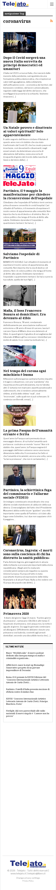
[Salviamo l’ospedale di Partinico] (19, 238)
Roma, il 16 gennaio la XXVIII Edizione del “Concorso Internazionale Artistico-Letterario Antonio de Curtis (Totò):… (27, 680)
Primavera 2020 (16, 613)
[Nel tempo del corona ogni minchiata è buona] (19, 355)
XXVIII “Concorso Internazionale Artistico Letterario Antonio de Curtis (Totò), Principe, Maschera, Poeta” (27, 701)
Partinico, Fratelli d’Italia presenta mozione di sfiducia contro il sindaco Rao (27, 690)
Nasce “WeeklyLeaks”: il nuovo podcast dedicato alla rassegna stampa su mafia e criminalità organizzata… (25, 655)
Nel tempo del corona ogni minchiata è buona (24, 373)
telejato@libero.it (37, 873)
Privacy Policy (28, 881)
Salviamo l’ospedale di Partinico (21, 256)
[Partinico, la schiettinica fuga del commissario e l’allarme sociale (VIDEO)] (19, 474)
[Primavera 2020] (19, 598)
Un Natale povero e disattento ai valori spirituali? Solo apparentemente (27, 131)
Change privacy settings (28, 878)
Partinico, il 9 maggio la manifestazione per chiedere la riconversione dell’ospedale (27, 194)
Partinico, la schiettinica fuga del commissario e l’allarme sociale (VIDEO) (27, 494)
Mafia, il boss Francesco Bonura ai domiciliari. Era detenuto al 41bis (24, 314)
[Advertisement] (28, 756)
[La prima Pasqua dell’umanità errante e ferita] (19, 415)
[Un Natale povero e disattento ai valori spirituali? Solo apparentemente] (19, 112)
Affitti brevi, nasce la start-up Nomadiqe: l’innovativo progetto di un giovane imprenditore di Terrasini (25, 668)
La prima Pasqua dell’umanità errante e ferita (27, 432)
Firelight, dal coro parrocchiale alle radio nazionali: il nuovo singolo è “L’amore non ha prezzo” (27, 713)
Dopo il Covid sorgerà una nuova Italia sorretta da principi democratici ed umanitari (24, 63)
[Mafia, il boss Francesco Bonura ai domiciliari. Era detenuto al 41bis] (19, 295)
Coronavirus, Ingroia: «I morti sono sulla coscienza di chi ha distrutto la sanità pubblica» (27, 554)
